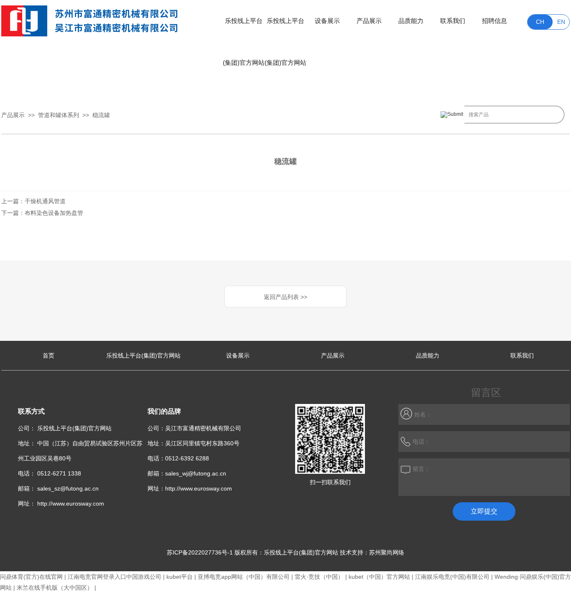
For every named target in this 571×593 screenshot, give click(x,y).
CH (540, 21)
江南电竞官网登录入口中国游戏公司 (114, 576)
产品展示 (369, 20)
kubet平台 (179, 576)
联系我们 (452, 20)
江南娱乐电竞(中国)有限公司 (452, 576)
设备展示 (327, 20)
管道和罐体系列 (58, 115)
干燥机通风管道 (45, 201)
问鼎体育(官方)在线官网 (31, 576)
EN (561, 21)
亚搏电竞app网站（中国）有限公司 (244, 576)
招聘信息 (494, 20)
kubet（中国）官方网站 (379, 576)
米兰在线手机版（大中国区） (55, 587)
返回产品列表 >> (285, 297)
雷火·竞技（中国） (319, 576)
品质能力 (410, 20)
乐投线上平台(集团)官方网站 (244, 29)
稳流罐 (101, 115)
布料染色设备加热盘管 (54, 213)
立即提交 (484, 511)
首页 (48, 355)
